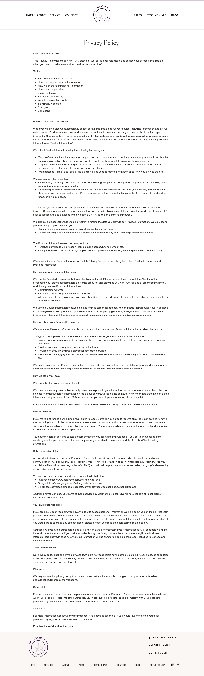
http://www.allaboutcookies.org (133, 161)
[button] (157, 665)
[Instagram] (173, 665)
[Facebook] (178, 665)
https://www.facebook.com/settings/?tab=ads (75, 479)
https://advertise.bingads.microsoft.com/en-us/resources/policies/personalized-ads (90, 486)
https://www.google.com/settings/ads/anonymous (75, 483)
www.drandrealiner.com (76, 64)
